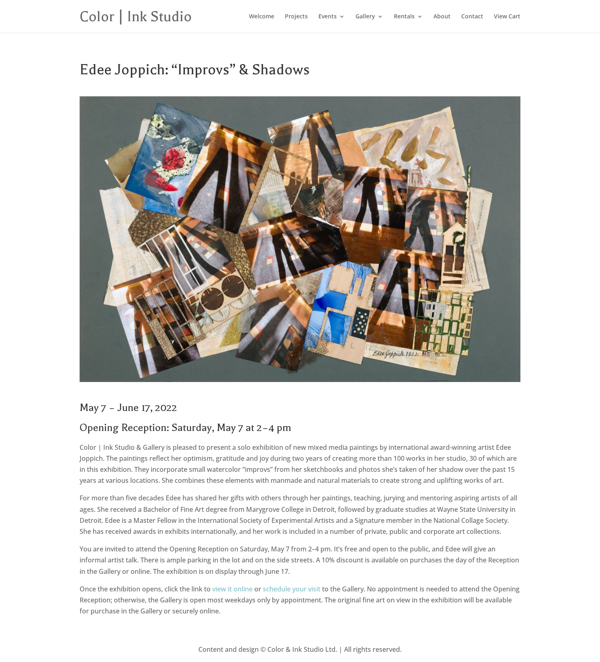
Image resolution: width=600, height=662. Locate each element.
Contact (472, 16)
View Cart (507, 16)
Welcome (261, 16)
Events (327, 16)
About (442, 16)
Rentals (404, 16)
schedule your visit (291, 588)
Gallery (365, 16)
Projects (296, 16)
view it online (232, 588)
